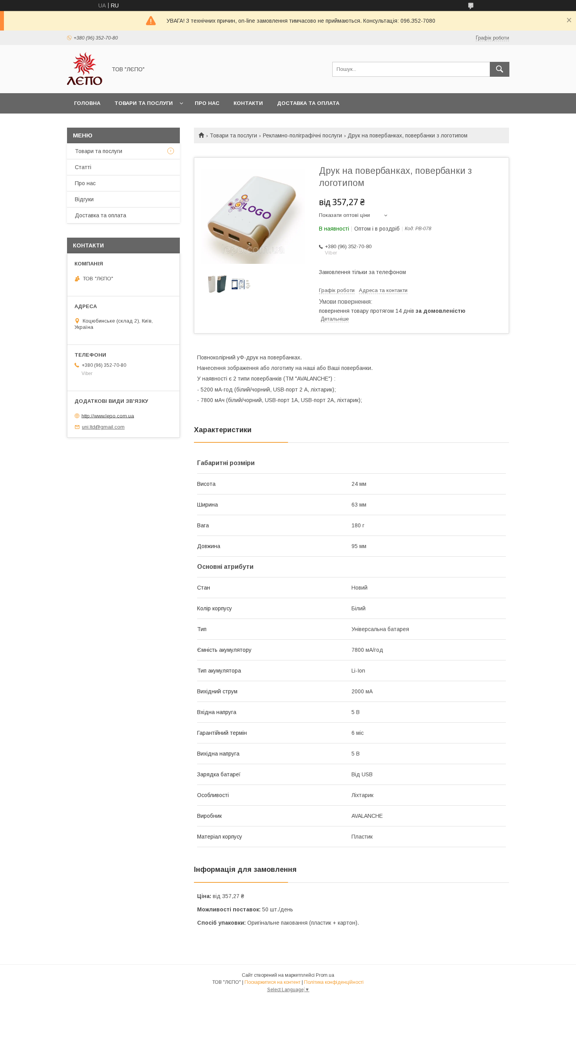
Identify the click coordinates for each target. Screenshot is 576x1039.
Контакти (248, 103)
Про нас (207, 103)
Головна (87, 103)
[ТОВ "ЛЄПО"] (84, 83)
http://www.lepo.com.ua (108, 415)
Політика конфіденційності (334, 982)
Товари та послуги (143, 103)
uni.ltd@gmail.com (103, 427)
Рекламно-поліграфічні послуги (302, 135)
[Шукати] (499, 69)
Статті (83, 167)
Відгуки (84, 199)
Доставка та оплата (308, 103)
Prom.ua (325, 975)
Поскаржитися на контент (273, 982)
